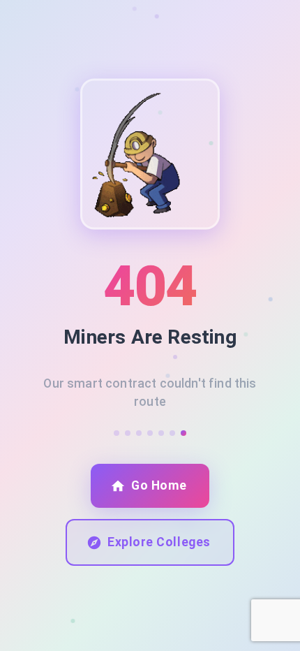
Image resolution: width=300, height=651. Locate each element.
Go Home (159, 485)
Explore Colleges (158, 542)
